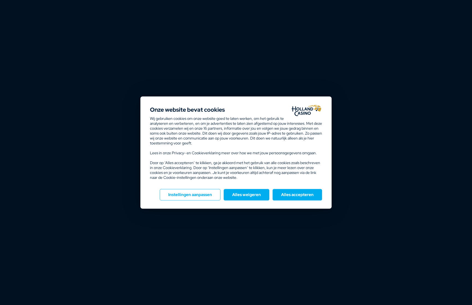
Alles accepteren (297, 194)
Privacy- (179, 152)
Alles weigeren (246, 194)
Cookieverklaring (206, 152)
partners (212, 128)
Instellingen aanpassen (190, 194)
